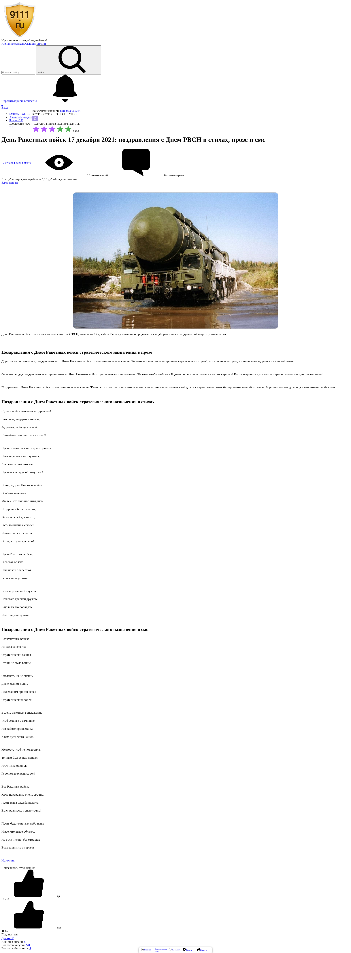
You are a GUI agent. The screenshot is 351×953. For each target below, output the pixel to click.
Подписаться (9, 934)
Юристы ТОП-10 (19, 113)
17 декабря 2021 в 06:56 (16, 162)
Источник (7, 860)
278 (27, 945)
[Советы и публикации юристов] (19, 37)
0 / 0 (7, 931)
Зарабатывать (9, 182)
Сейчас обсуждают (20, 117)
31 (25, 941)
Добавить (175, 950)
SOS (11, 126)
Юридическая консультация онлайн (23, 43)
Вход (4, 107)
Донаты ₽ (7, 938)
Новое (16, 120)
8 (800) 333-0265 (70, 110)
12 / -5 (5, 899)
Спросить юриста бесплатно (19, 100)
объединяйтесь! (37, 40)
